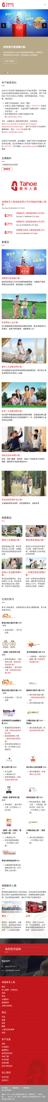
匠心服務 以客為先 (10, 990)
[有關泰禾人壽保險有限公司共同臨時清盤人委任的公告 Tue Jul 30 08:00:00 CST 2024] (24, 227)
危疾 (3, 1023)
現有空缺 (5, 1077)
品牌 (3, 993)
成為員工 (5, 1080)
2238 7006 (20, 129)
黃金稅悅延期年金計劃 (12, 499)
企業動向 (5, 999)
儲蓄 (3, 1020)
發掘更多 (7, 169)
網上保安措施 (6, 1090)
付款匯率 (5, 1047)
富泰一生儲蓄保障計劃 (12, 411)
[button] (3, 25)
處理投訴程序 (7, 1053)
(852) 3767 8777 (11, 966)
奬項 (3, 996)
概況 (3, 987)
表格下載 (5, 1056)
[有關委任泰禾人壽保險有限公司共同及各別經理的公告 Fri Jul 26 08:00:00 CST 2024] (24, 236)
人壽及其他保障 (8, 1029)
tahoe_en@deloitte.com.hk (13, 132)
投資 (3, 1033)
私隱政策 (16, 1088)
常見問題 (5, 1060)
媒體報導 (5, 1002)
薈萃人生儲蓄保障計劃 (12, 367)
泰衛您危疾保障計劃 (11, 455)
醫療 (3, 1026)
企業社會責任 (7, 1006)
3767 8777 (35, 106)
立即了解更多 (10, 61)
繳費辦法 (5, 1050)
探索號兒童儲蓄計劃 (11, 278)
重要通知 (26, 1088)
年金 (3, 1017)
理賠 (3, 1044)
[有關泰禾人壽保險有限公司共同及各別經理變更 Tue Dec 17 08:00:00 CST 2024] (24, 219)
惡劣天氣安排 (7, 1066)
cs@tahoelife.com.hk (14, 117)
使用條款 (5, 1088)
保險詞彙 (5, 1063)
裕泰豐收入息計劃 (10, 322)
